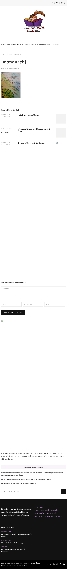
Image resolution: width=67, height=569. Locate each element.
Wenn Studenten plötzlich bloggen (12, 543)
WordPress (15, 566)
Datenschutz (38, 507)
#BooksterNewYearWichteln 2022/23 (25, 483)
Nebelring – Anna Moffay (28, 115)
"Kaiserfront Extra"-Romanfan (11, 472)
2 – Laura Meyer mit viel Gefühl (31, 143)
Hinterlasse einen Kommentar (10, 68)
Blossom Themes (35, 563)
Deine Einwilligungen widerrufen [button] (45, 513)
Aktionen (4, 546)
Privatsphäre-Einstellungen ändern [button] (46, 510)
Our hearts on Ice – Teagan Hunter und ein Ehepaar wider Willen (29, 479)
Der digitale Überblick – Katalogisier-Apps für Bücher (16, 535)
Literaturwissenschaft (26, 44)
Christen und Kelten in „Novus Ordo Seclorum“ (13, 550)
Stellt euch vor (6, 148)
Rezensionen (5, 120)
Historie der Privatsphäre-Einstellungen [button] (48, 516)
